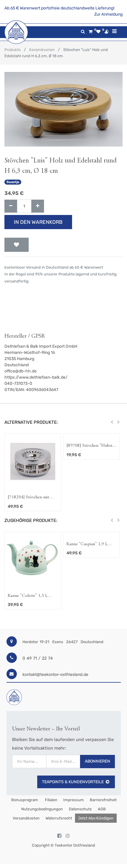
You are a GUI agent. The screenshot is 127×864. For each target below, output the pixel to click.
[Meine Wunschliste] (98, 32)
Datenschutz (80, 809)
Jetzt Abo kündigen (95, 818)
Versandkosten (26, 818)
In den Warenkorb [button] (38, 222)
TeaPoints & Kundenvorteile (73, 781)
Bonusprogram (24, 800)
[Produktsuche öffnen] (83, 31)
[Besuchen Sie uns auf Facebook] (59, 836)
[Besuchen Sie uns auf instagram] (67, 836)
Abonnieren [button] (97, 761)
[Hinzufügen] (37, 206)
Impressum (73, 800)
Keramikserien (42, 49)
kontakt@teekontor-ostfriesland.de (55, 674)
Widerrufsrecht (58, 818)
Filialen (50, 800)
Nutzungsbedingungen (42, 809)
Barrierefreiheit (103, 800)
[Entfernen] (10, 206)
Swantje (12, 182)
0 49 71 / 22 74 (37, 658)
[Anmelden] (106, 31)
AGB (102, 809)
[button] (16, 245)
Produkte (12, 49)
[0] (90, 32)
